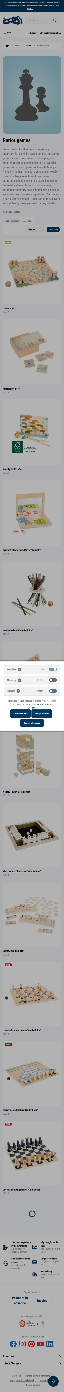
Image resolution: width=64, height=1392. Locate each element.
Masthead (32, 707)
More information (44, 704)
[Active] (53, 669)
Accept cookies (42, 713)
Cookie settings (21, 713)
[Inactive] (53, 680)
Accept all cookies (32, 722)
